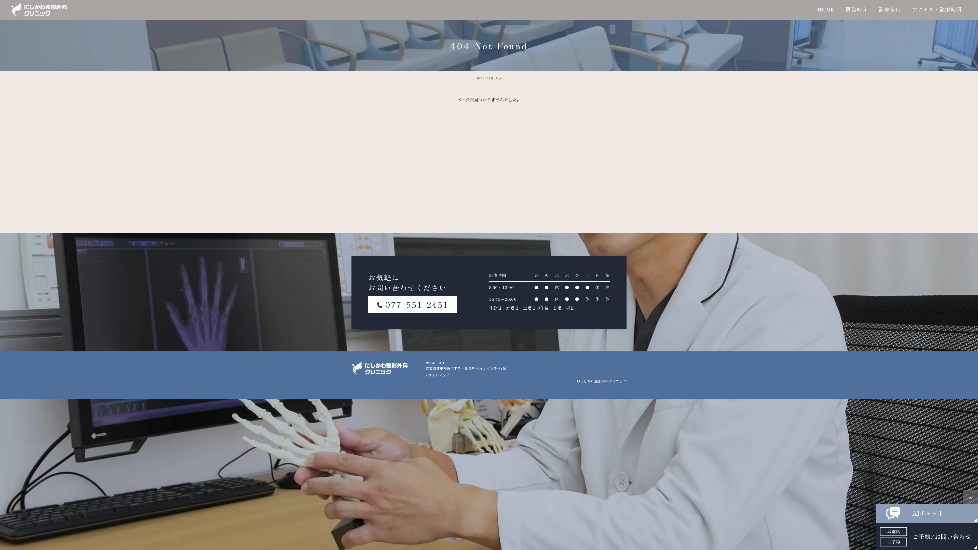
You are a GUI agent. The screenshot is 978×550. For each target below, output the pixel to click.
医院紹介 (857, 9)
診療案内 (890, 9)
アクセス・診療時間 (937, 9)
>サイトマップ (437, 375)
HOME (826, 9)
